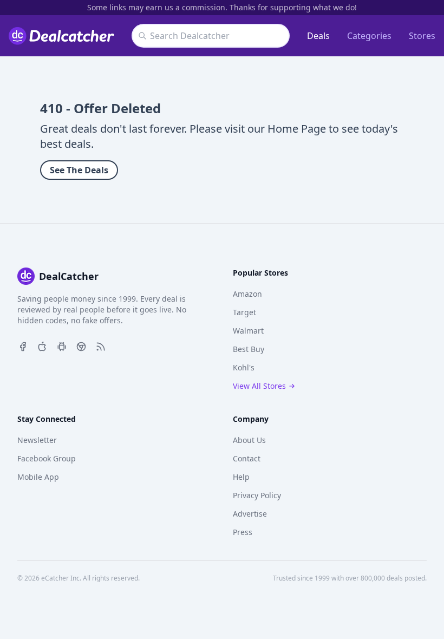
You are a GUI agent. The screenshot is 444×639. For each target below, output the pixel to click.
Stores (422, 36)
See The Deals (79, 170)
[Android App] (61, 345)
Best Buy (248, 349)
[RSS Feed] (100, 345)
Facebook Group (46, 458)
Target (244, 312)
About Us (249, 440)
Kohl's (243, 367)
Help (241, 477)
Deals (318, 36)
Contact (246, 458)
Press (242, 532)
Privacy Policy (257, 495)
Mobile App (38, 477)
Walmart (248, 330)
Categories (369, 36)
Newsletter (37, 440)
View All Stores (259, 386)
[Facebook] (22, 345)
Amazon (247, 294)
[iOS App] (42, 345)
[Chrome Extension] (81, 345)
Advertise (250, 513)
